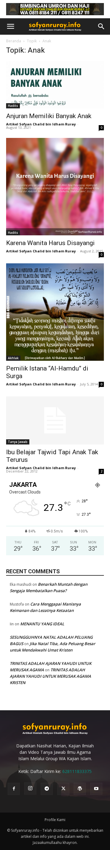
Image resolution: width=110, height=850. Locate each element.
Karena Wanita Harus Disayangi (50, 243)
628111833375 (77, 771)
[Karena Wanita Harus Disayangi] (55, 186)
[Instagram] (30, 788)
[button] (10, 26)
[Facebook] (14, 789)
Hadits (13, 106)
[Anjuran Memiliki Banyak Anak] (55, 85)
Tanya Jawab (18, 442)
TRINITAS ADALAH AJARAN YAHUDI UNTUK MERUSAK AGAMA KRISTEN (50, 676)
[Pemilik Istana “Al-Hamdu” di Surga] (55, 312)
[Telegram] (47, 789)
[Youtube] (96, 789)
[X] (63, 789)
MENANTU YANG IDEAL (42, 624)
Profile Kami (55, 819)
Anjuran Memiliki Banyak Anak (48, 116)
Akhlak (13, 358)
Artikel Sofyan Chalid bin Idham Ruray (41, 124)
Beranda (13, 41)
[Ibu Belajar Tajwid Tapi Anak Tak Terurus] (55, 420)
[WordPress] (80, 789)
